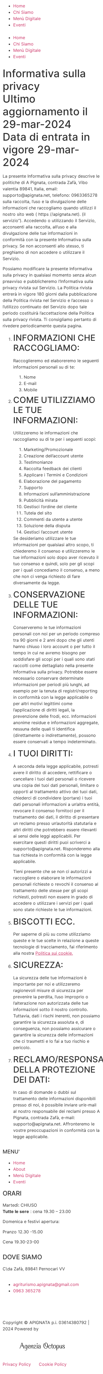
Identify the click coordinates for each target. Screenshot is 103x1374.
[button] (51, 31)
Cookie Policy (53, 1364)
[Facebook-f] (9, 1305)
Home (19, 5)
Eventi (19, 24)
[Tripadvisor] (23, 1305)
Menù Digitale (27, 18)
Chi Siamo (23, 12)
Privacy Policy (17, 1364)
